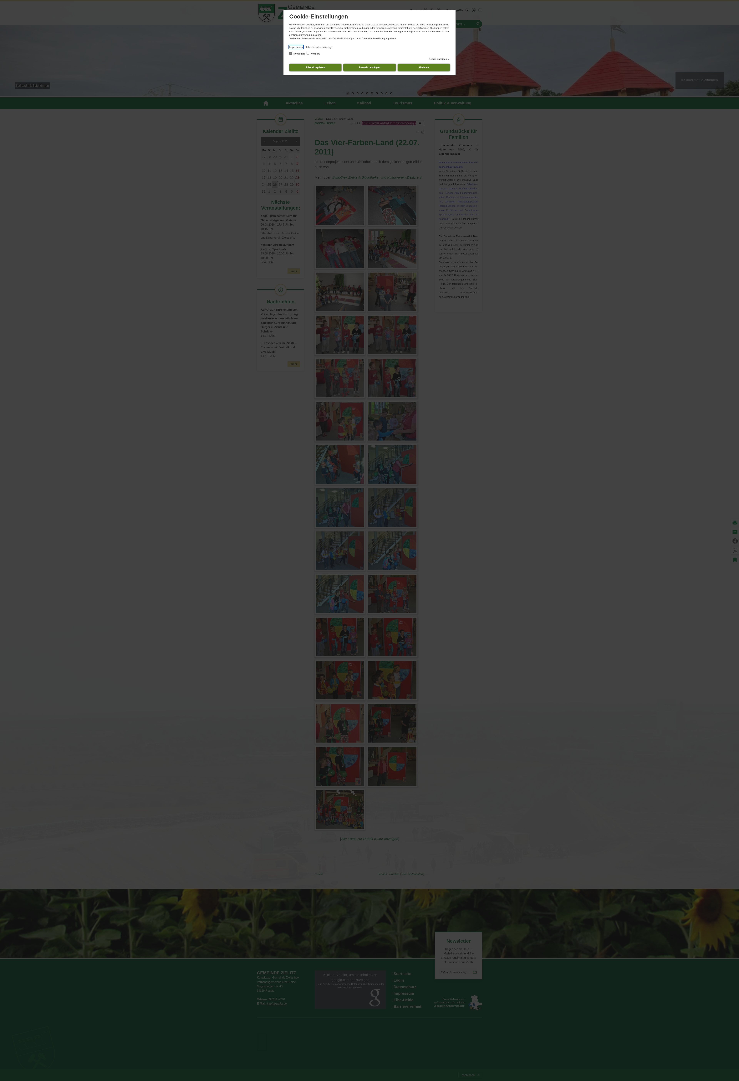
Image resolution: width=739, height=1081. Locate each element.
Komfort (315, 53)
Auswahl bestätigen (369, 67)
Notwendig (299, 53)
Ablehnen (423, 67)
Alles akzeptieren (315, 67)
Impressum (296, 47)
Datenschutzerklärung (318, 47)
